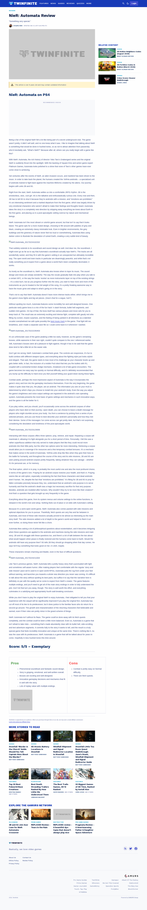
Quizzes (80, 3)
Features (43, 3)
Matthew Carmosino (16, 759)
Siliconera (95, 883)
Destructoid (133, 883)
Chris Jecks (79, 792)
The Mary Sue (133, 886)
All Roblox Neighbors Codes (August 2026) (129, 53)
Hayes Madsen (58, 792)
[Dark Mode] (128, 3)
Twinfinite (95, 880)
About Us (12, 857)
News (53, 3)
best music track (58, 321)
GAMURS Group (133, 897)
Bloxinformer (133, 889)
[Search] (123, 3)
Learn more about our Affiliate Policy (19, 722)
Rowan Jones (122, 82)
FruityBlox (115, 889)
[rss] (125, 848)
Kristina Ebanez (15, 792)
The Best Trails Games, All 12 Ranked (60, 787)
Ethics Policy (14, 860)
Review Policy (28, 860)
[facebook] (136, 848)
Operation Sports (112, 886)
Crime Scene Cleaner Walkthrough (126, 79)
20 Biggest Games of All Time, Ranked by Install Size (84, 787)
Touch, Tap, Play (80, 889)
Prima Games (82, 883)
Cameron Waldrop (38, 797)
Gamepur (115, 880)
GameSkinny (94, 886)
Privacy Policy (14, 863)
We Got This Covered (111, 883)
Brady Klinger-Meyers (125, 56)
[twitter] (130, 848)
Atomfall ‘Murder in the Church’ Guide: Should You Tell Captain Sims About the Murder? (18, 751)
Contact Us (27, 857)
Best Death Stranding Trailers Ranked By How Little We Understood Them (40, 789)
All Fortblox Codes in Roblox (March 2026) (126, 66)
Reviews (70, 3)
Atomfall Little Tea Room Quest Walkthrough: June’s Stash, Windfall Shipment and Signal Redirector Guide (84, 754)
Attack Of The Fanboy (130, 880)
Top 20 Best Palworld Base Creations (16, 787)
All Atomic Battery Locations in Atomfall (40, 749)
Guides (61, 3)
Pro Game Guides (80, 880)
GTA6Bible (83, 892)
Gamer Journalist (80, 886)
